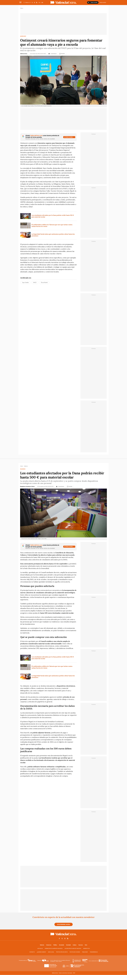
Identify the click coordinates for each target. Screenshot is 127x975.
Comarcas (48, 945)
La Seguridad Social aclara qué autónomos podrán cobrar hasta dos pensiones (53, 235)
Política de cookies (75, 952)
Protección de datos (62, 952)
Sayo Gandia (25, 282)
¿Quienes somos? (41, 952)
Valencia (22, 469)
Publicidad (85, 952)
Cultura (74, 945)
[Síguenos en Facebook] (30, 2)
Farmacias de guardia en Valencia (53, 948)
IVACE (34, 282)
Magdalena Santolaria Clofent (27, 486)
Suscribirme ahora (63, 924)
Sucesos (80, 945)
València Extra (23, 53)
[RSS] (37, 2)
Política (55, 945)
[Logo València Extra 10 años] (63, 936)
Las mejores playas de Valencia (73, 948)
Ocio (86, 945)
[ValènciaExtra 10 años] (63, 2)
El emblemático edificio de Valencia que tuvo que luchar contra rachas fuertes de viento (52, 225)
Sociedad (68, 945)
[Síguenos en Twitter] (32, 2)
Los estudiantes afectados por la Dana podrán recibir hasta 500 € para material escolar (53, 216)
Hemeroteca (86, 948)
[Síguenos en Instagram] (34, 2)
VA (39, 2)
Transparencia (94, 952)
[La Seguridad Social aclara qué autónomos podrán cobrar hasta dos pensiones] (25, 235)
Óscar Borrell (44, 282)
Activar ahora (68, 137)
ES (42, 2)
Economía (61, 945)
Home (21, 8)
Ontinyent (23, 36)
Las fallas (40, 948)
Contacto (32, 952)
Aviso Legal (51, 952)
